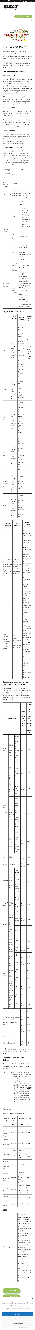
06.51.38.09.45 (28, 1)
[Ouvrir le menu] (31, 21)
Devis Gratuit (23, 17)
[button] (32, 1299)
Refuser (17, 1319)
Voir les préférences (17, 1323)
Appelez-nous (11, 1291)
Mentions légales (27, 1327)
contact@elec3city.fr (15, 1)
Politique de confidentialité (18, 1327)
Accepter (17, 1314)
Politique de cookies (8, 1327)
